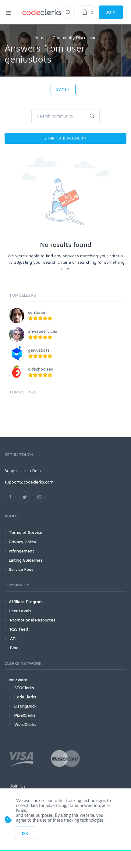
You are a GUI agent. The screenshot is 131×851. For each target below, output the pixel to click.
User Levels (20, 610)
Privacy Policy (22, 541)
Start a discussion (65, 138)
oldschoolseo (40, 368)
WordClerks (25, 724)
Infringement (21, 550)
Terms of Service (25, 532)
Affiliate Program (26, 601)
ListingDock (25, 705)
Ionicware (18, 679)
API (12, 638)
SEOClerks (24, 687)
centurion (37, 312)
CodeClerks (25, 696)
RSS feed (18, 629)
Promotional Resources (32, 619)
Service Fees (21, 569)
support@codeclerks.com (29, 481)
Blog (14, 647)
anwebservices (42, 331)
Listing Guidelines (26, 560)
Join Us (18, 785)
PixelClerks (25, 715)
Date (61, 89)
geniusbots (39, 350)
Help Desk (32, 470)
